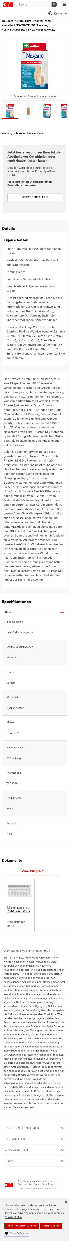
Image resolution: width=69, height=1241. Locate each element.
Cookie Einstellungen (44, 1184)
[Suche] (54, 4)
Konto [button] (58, 13)
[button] (16, 1234)
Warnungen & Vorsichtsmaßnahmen (23, 133)
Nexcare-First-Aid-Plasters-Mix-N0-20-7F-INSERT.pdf (18, 909)
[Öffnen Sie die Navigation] (64, 4)
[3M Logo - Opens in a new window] (8, 4)
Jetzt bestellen (35, 197)
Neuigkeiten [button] (15, 1139)
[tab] (33, 871)
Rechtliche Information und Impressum (38, 1181)
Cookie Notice (13, 1217)
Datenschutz (24, 1184)
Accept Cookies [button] (51, 1226)
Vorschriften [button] (16, 1150)
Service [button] (11, 1161)
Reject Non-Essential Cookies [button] (22, 1226)
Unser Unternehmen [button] (22, 1128)
